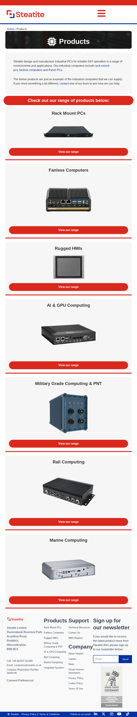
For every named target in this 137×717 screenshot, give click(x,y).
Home (10, 28)
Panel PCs (55, 69)
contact (64, 83)
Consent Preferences (20, 680)
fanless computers (31, 69)
